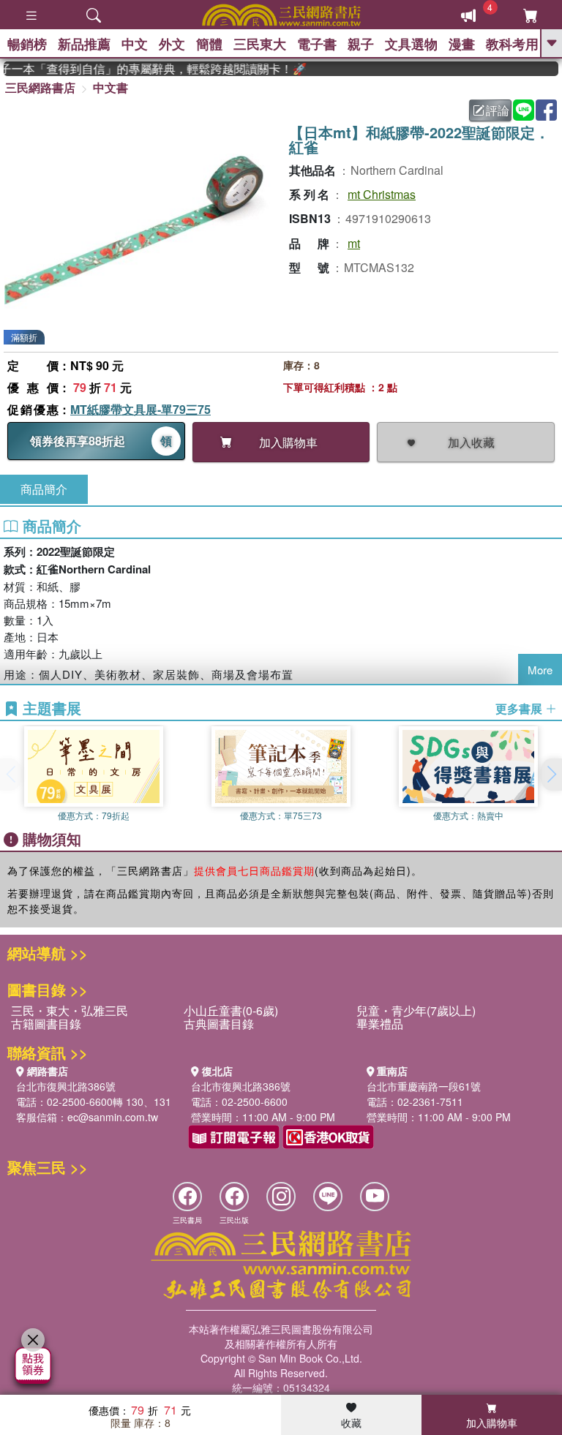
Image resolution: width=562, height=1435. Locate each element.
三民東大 (259, 43)
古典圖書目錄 (219, 1023)
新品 (84, 43)
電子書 (317, 43)
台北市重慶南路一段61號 (424, 1086)
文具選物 (411, 43)
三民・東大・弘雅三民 (69, 1010)
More (540, 669)
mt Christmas (382, 194)
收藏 (351, 1422)
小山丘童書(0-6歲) (231, 1010)
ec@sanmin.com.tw (112, 1117)
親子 (361, 43)
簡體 (209, 43)
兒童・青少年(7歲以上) (416, 1010)
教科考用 (512, 43)
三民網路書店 (40, 87)
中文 (134, 43)
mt (354, 243)
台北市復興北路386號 (66, 1086)
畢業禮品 (379, 1023)
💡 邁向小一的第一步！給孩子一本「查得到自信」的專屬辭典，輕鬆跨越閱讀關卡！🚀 (146, 68)
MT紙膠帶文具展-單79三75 (140, 409)
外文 (172, 43)
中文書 (110, 87)
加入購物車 (491, 1422)
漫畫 (462, 43)
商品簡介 (43, 489)
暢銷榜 (27, 43)
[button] (551, 774)
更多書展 (520, 708)
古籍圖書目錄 (46, 1023)
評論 (497, 110)
